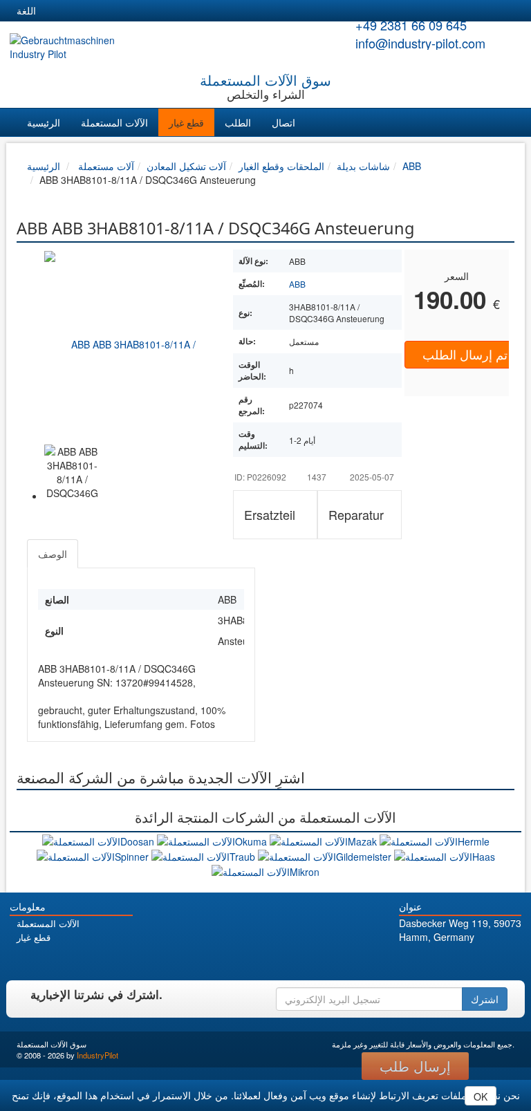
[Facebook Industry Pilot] (423, 961)
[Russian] (105, 11)
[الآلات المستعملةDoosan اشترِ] (99, 839)
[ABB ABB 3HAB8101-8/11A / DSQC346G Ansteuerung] (128, 344)
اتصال (283, 122)
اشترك (485, 999)
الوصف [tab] (52, 554)
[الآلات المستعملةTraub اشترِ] (204, 855)
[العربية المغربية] (130, 11)
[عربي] (180, 11)
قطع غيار (186, 122)
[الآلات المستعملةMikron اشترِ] (265, 870)
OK (480, 1096)
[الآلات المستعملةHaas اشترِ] (444, 855)
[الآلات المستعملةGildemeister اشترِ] (326, 855)
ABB (297, 284)
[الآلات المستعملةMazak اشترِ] (325, 839)
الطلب (238, 122)
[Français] (155, 11)
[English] (80, 11)
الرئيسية (43, 122)
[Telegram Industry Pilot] (462, 961)
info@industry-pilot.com (420, 43)
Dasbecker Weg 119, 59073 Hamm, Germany (460, 930)
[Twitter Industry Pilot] (443, 961)
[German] (55, 11)
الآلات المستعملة (114, 122)
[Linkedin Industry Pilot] (482, 961)
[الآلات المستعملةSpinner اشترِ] (94, 855)
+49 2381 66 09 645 (411, 25)
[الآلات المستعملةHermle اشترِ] (435, 839)
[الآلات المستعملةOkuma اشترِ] (213, 839)
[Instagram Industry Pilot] (501, 961)
